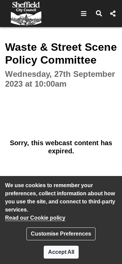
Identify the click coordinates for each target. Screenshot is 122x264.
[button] (84, 13)
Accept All (61, 252)
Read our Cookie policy (35, 218)
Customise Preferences (61, 234)
